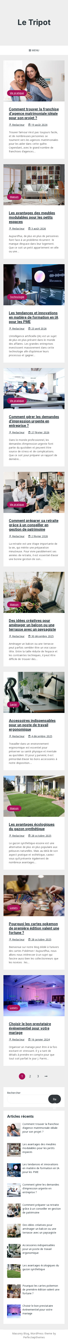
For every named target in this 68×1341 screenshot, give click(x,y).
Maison (14, 197)
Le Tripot (34, 22)
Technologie (17, 297)
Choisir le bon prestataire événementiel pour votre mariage (30, 1028)
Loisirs (14, 907)
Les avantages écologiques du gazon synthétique (32, 826)
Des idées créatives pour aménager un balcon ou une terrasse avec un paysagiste (32, 625)
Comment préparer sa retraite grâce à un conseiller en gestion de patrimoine (33, 525)
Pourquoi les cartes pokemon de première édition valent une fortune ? (34, 928)
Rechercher (14, 1092)
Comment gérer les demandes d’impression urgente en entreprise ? (34, 421)
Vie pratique (17, 93)
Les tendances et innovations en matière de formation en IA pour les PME (33, 317)
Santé (13, 704)
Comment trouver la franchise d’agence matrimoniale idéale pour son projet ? (34, 113)
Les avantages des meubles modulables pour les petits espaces (32, 217)
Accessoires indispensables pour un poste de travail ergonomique (32, 725)
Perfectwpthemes (34, 1337)
